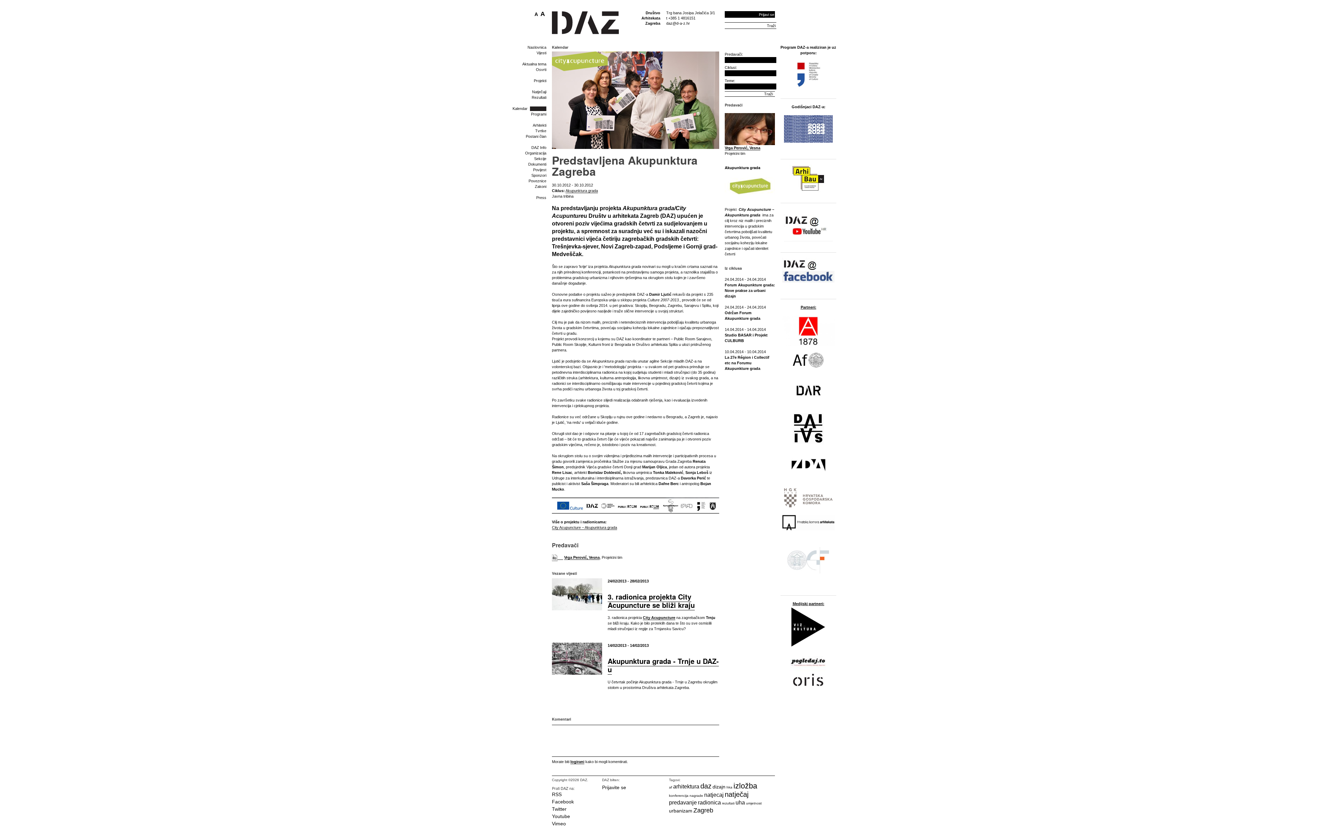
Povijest (539, 170)
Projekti (540, 81)
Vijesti (541, 53)
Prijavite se (614, 787)
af (670, 787)
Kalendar (520, 108)
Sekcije (540, 159)
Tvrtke (540, 131)
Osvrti (541, 70)
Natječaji (539, 92)
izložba (745, 786)
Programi (538, 114)
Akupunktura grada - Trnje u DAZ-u (663, 665)
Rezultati (539, 97)
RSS (557, 794)
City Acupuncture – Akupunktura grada (584, 527)
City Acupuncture (659, 618)
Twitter (559, 809)
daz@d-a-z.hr (678, 23)
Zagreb (703, 810)
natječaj (736, 794)
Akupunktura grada (582, 191)
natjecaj (714, 795)
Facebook (563, 801)
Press (541, 198)
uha (740, 803)
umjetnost (754, 803)
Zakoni (540, 186)
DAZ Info (538, 147)
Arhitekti (539, 125)
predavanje (683, 803)
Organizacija (535, 153)
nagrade (696, 796)
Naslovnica (537, 47)
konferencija (679, 796)
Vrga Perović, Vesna (582, 557)
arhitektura (686, 787)
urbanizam (680, 811)
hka (729, 787)
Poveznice (537, 181)
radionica (709, 803)
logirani (577, 762)
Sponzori (538, 175)
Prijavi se (766, 15)
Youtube (561, 816)
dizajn (719, 787)
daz (706, 786)
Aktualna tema (534, 64)
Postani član (536, 136)
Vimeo (559, 823)
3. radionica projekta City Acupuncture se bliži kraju (651, 601)
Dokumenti (537, 164)
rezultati (728, 803)
